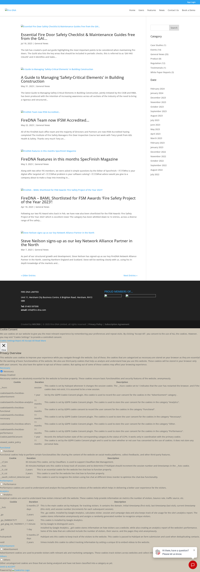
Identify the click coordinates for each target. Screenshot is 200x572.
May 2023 (155, 129)
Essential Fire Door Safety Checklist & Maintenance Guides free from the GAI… (78, 36)
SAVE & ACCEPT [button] (7, 566)
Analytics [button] (4, 491)
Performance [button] (6, 480)
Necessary (9, 371)
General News (41, 43)
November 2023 (158, 102)
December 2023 (158, 97)
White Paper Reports (161, 72)
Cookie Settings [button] (7, 340)
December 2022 (158, 151)
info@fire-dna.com (36, 309)
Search (174, 27)
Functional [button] (5, 447)
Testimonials (157, 67)
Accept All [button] (30, 340)
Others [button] (3, 556)
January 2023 (157, 147)
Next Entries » (130, 275)
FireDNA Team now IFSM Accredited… (55, 120)
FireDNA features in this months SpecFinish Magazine (69, 159)
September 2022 (159, 165)
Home (132, 10)
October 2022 (157, 160)
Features (151, 10)
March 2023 (156, 138)
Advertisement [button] (7, 545)
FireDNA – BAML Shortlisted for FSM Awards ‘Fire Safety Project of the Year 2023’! (78, 199)
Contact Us (173, 10)
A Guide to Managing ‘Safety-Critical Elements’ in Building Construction (72, 79)
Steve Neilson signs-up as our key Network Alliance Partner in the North (76, 242)
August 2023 (157, 115)
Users (141, 10)
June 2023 (155, 124)
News (162, 10)
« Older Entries (28, 275)
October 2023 (157, 106)
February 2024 (158, 88)
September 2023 (159, 111)
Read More (40, 340)
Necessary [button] (5, 367)
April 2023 (155, 133)
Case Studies (157, 45)
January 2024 (157, 93)
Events (154, 49)
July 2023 (155, 120)
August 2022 (157, 169)
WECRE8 (36, 324)
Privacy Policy (95, 324)
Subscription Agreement (117, 324)
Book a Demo (188, 10)
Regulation (156, 63)
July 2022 (155, 174)
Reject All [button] (19, 340)
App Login (191, 2)
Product (154, 58)
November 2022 (158, 156)
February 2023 (158, 142)
